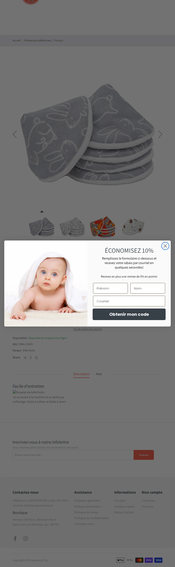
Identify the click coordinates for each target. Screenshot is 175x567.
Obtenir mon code (129, 314)
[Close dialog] (165, 246)
